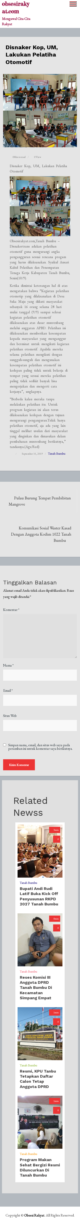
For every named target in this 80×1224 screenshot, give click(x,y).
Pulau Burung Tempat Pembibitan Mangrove (40, 501)
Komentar (11, 609)
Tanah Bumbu (56, 453)
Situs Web (10, 715)
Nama (8, 665)
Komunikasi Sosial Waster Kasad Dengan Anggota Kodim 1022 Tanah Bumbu (41, 534)
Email (8, 690)
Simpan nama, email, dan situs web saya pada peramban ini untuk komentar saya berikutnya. (40, 746)
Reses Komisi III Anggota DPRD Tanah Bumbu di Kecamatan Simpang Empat (36, 987)
